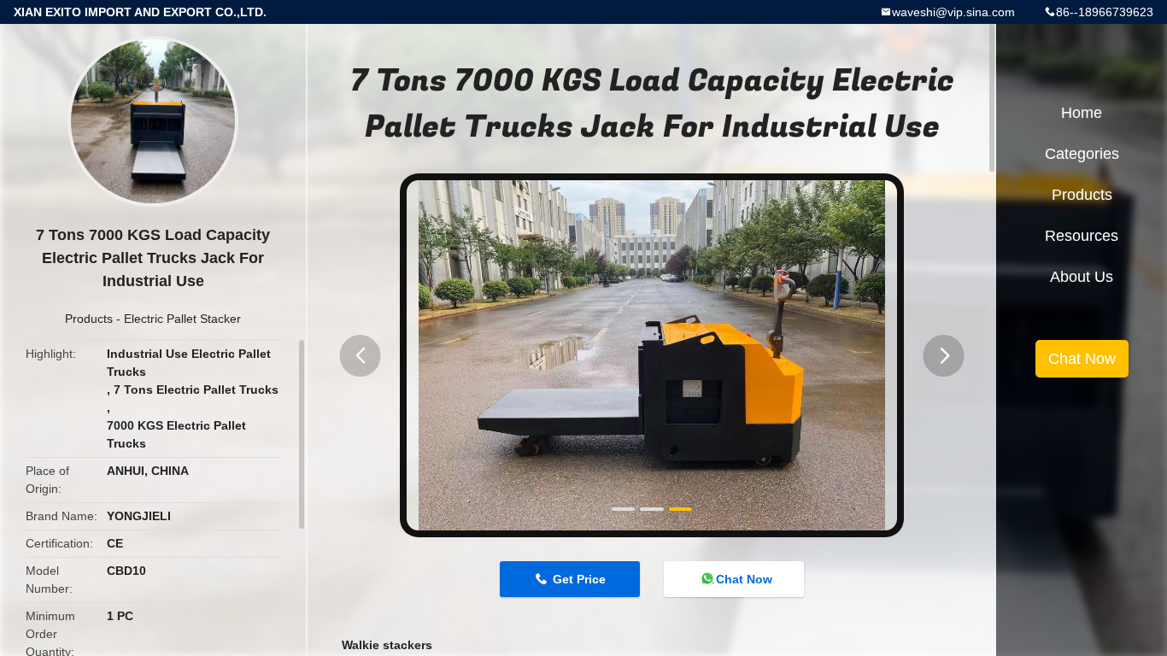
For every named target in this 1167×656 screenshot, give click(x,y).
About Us (1081, 276)
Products (89, 318)
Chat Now (744, 579)
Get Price (579, 579)
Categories (1082, 153)
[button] (360, 356)
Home (1081, 112)
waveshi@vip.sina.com (953, 12)
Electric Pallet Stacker (182, 318)
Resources (1081, 235)
